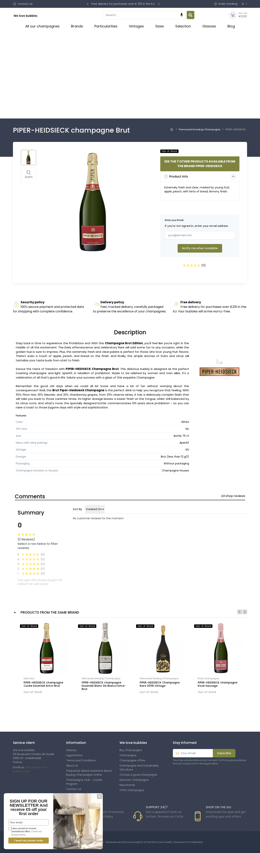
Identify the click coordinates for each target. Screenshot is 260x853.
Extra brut (29, 678)
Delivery (71, 750)
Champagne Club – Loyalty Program (84, 782)
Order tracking (227, 4)
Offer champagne (132, 790)
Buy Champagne (131, 750)
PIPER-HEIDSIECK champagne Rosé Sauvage (217, 684)
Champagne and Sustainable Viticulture (139, 767)
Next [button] (244, 612)
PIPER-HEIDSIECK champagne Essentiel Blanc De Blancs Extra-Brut (104, 686)
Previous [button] (239, 612)
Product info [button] (178, 176)
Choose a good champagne (138, 775)
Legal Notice (74, 755)
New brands (127, 785)
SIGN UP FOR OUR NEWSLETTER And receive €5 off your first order (29, 807)
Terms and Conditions (81, 760)
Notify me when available (200, 248)
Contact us (25, 4)
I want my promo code (28, 840)
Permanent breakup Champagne (101, 678)
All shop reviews (233, 496)
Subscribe (224, 753)
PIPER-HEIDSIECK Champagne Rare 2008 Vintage (160, 684)
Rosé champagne (208, 678)
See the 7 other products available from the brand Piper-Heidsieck (199, 163)
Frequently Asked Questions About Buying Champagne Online (89, 773)
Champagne (128, 755)
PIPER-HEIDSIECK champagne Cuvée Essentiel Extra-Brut (43, 684)
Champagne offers (132, 760)
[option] (47, 659)
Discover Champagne (134, 780)
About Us (72, 765)
